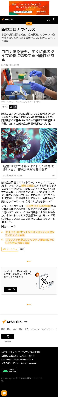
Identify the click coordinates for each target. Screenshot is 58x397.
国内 (9, 329)
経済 (20, 329)
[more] (53, 175)
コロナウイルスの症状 (38, 206)
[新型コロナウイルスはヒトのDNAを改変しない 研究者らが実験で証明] (29, 145)
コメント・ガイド (27, 356)
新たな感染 (27, 185)
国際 (22, 249)
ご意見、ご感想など (9, 356)
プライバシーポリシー (10, 363)
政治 (14, 329)
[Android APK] (9, 371)
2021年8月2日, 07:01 (10, 65)
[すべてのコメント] (4, 393)
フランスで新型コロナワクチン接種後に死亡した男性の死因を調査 (29, 241)
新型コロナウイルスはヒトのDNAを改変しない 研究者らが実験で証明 (28, 168)
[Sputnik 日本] (8, 20)
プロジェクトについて (10, 352)
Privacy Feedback (28, 363)
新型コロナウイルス (10, 249)
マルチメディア (47, 329)
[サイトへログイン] (48, 19)
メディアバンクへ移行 (32, 102)
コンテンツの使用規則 (30, 352)
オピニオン (35, 329)
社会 (26, 329)
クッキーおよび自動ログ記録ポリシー (17, 359)
